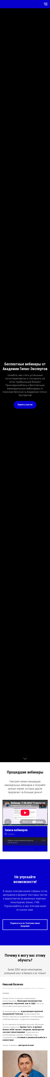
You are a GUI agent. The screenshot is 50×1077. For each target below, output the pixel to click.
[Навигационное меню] (45, 4)
